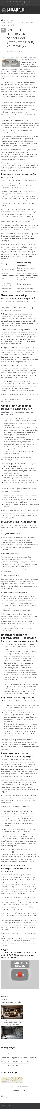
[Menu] (24, 10)
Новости (12, 51)
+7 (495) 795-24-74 (12, 2)
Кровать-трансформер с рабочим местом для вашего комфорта (12, 1003)
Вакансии (4, 1054)
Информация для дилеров (17, 1054)
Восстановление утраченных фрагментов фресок (12, 1023)
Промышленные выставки (20, 1062)
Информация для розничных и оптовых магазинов (18, 1058)
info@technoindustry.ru (29, 2)
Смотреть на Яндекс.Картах (20, 1086)
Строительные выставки (9, 1065)
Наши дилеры (6, 1062)
